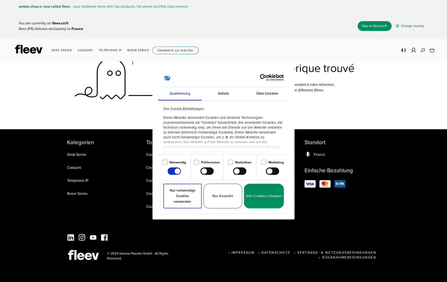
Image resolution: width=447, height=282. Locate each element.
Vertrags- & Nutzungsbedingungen (336, 252)
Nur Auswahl (222, 196)
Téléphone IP (77, 180)
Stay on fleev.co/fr (374, 25)
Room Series (77, 193)
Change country (412, 25)
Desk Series (76, 154)
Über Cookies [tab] (267, 93)
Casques (74, 167)
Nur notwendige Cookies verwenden (182, 196)
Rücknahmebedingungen (349, 257)
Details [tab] (223, 93)
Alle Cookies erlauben (264, 196)
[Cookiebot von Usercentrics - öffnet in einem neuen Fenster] (263, 77)
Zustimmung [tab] (180, 93)
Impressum (243, 252)
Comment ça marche (175, 50)
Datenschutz (275, 252)
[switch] (207, 171)
